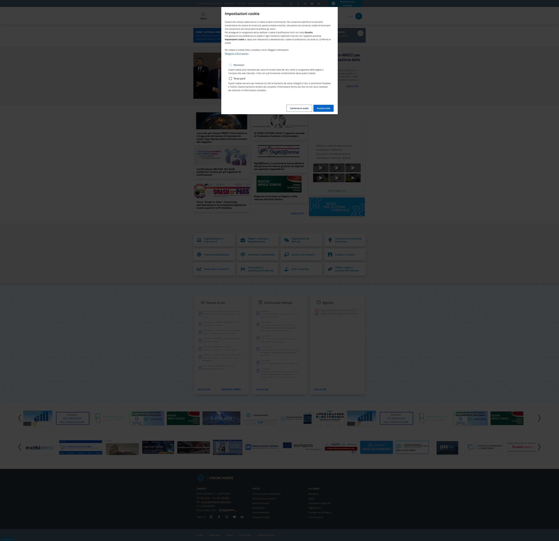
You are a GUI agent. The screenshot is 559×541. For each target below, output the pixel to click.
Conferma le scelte (299, 108)
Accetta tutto (323, 108)
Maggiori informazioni (236, 53)
